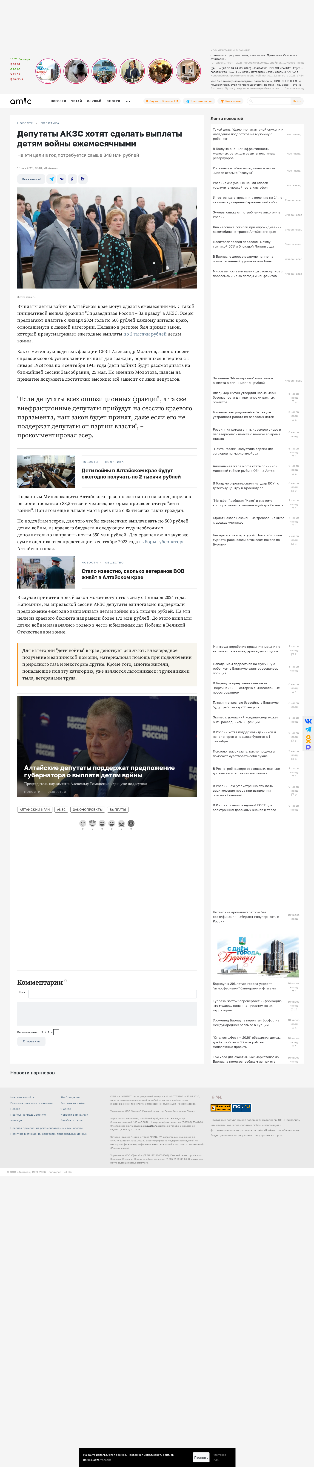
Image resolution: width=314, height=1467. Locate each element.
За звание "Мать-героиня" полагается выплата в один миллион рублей (243, 380)
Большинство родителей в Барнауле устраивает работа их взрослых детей (243, 414)
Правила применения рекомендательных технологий (46, 1128)
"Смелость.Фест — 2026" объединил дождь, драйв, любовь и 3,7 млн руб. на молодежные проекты (247, 1042)
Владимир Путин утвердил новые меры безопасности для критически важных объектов (244, 397)
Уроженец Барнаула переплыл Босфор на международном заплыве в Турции (246, 1022)
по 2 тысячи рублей (145, 334)
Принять (201, 1457)
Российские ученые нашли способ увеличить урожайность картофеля (241, 185)
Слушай (94, 101)
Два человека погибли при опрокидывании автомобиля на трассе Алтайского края (247, 229)
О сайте (65, 1109)
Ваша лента (232, 101)
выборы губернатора (162, 542)
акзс (61, 809)
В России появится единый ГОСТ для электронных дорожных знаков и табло (244, 807)
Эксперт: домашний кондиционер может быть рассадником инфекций (245, 719)
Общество (114, 562)
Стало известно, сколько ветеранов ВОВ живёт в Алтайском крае (133, 574)
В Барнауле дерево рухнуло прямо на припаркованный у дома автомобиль (243, 258)
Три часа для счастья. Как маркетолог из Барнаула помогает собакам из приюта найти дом (246, 1061)
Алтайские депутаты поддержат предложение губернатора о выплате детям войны (99, 771)
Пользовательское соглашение (31, 1103)
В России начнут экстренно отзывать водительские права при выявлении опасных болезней (243, 790)
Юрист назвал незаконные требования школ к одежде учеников (248, 520)
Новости (58, 101)
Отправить (31, 1041)
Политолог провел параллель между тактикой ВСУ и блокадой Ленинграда (243, 244)
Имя (22, 992)
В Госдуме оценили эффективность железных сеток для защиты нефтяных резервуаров (244, 153)
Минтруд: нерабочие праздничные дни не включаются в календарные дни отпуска (246, 649)
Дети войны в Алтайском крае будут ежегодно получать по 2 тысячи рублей (131, 473)
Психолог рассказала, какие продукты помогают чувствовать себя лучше (244, 753)
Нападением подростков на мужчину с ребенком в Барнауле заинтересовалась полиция (245, 668)
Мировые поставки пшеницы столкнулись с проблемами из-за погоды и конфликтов (248, 273)
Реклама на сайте (72, 1103)
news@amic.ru (153, 1125)
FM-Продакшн (70, 1097)
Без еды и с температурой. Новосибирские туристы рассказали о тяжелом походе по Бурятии (247, 539)
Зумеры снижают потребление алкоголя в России (246, 214)
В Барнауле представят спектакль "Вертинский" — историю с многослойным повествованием (246, 687)
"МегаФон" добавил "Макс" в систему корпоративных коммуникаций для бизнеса (248, 503)
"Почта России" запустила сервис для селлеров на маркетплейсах (243, 451)
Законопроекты (88, 809)
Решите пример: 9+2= (35, 1032)
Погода (15, 1109)
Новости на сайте (22, 1097)
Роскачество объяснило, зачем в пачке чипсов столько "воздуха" (244, 170)
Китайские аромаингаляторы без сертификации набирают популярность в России (246, 916)
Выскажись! (31, 179)
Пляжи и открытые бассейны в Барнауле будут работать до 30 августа (246, 704)
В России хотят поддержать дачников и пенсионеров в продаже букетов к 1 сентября (244, 736)
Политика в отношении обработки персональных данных (48, 1133)
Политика (50, 123)
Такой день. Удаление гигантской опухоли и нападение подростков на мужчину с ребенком (248, 133)
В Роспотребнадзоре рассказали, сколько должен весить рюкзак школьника (246, 771)
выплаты (118, 809)
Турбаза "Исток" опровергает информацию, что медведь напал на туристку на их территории (248, 1005)
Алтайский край (35, 809)
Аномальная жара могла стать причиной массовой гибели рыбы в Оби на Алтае (245, 468)
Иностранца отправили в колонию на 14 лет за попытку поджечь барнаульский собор (248, 199)
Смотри (113, 101)
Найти (297, 101)
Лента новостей (227, 118)
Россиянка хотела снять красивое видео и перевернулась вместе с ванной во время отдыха (247, 433)
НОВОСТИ (25, 123)
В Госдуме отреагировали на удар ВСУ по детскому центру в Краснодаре (246, 485)
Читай (76, 101)
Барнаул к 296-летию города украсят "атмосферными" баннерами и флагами (244, 986)
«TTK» (68, 1172)
